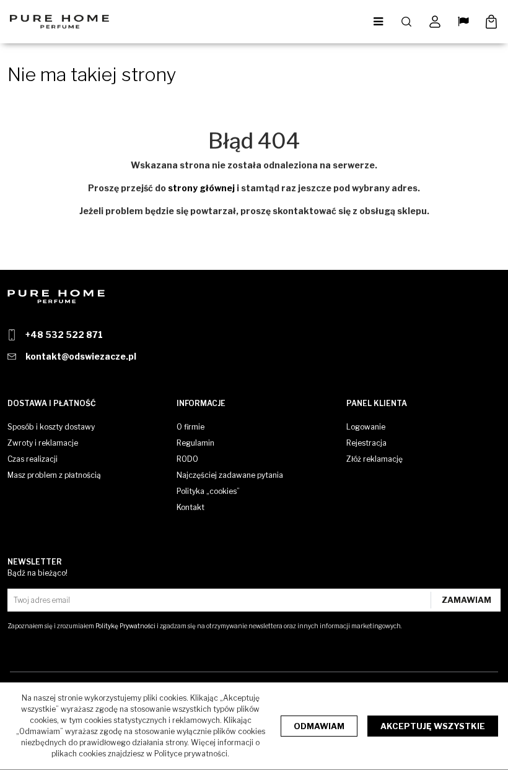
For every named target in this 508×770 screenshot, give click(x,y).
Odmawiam (319, 726)
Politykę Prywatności (125, 625)
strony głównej (201, 188)
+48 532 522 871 (64, 334)
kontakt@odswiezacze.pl (80, 356)
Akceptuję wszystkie (432, 726)
